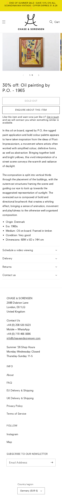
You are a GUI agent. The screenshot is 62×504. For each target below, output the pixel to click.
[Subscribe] (51, 462)
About (10, 374)
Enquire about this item (31, 110)
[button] (3, 22)
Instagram (12, 434)
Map (9, 441)
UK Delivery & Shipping (20, 398)
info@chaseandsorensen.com (24, 338)
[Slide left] (23, 75)
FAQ (9, 382)
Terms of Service (16, 413)
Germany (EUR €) (29, 490)
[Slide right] (38, 75)
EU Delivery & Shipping (20, 390)
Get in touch (53, 117)
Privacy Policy (15, 405)
